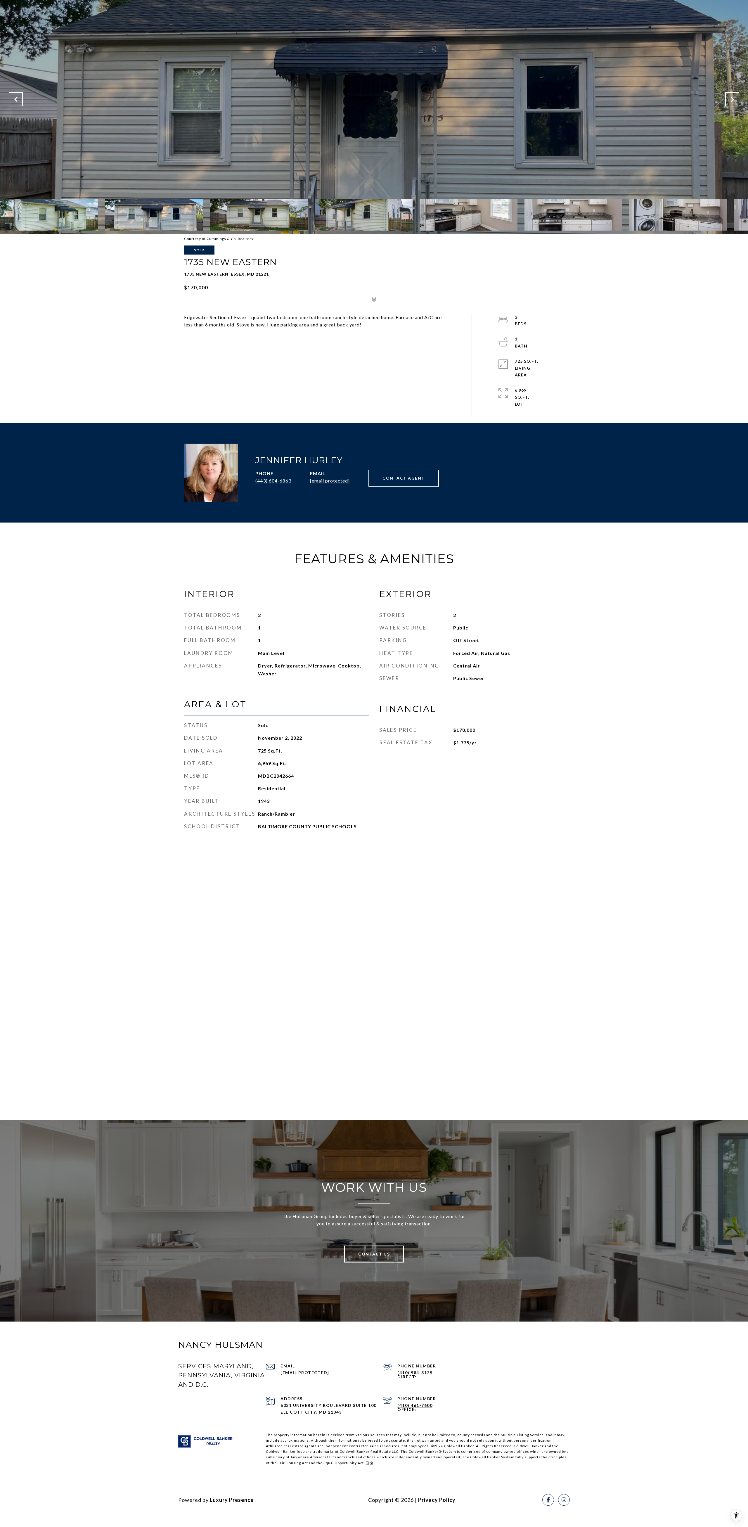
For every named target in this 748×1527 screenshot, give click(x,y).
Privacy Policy (437, 1500)
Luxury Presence (232, 1500)
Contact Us (374, 1253)
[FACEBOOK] (548, 1500)
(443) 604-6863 (273, 480)
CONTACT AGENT (403, 477)
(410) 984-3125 (414, 1372)
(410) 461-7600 (414, 1405)
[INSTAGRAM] (564, 1500)
